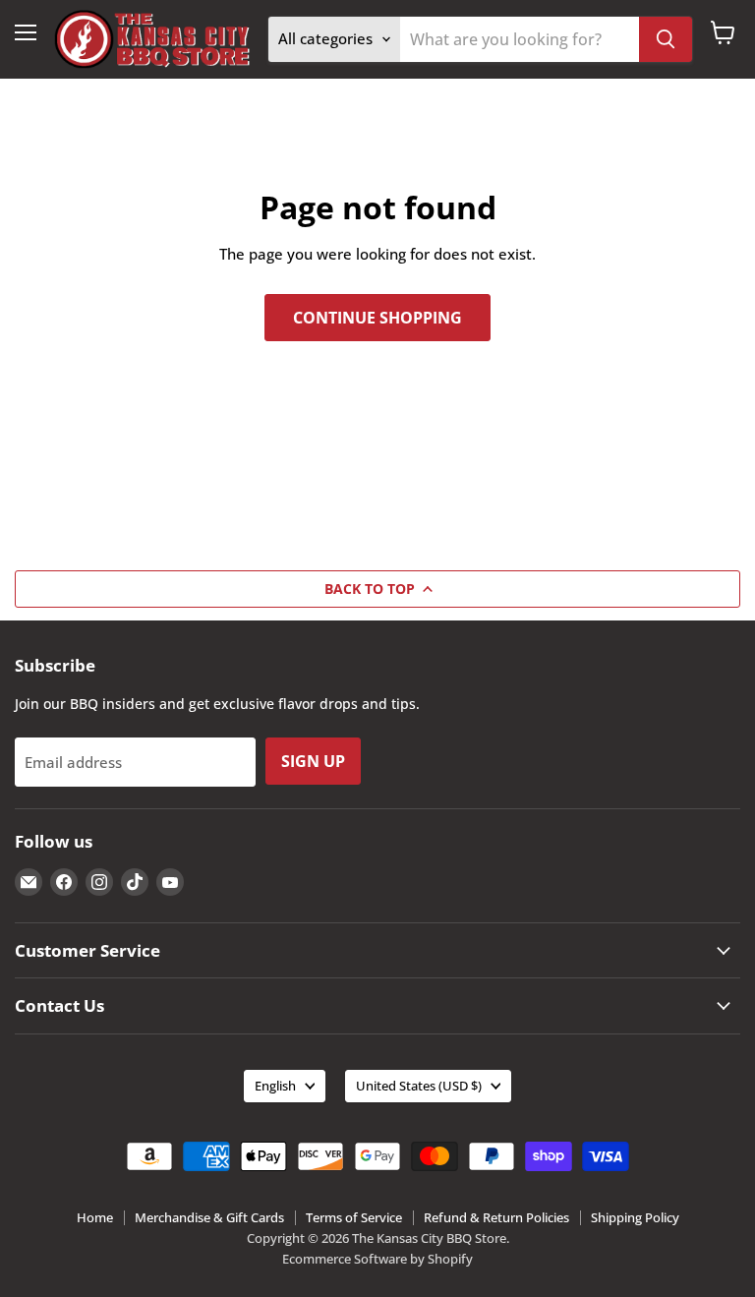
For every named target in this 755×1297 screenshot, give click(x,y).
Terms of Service (354, 1217)
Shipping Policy (635, 1217)
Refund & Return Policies (496, 1217)
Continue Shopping (377, 317)
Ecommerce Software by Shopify (377, 1259)
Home (95, 1217)
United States (419, 1085)
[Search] (665, 39)
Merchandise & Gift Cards (209, 1217)
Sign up (313, 761)
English (275, 1085)
